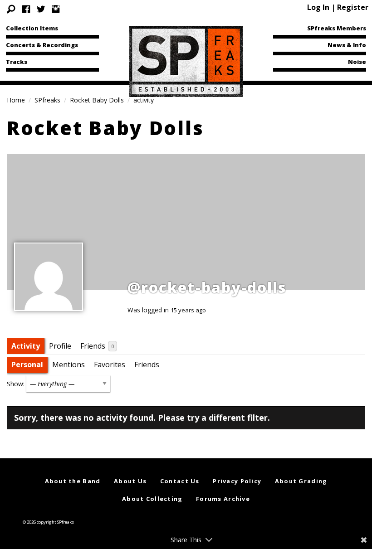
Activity (25, 346)
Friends (97, 346)
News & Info (347, 45)
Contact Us (180, 481)
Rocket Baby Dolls (97, 100)
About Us (130, 481)
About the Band (73, 481)
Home (16, 100)
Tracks (16, 62)
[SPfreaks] (186, 61)
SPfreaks (47, 100)
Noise (357, 62)
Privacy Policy (237, 481)
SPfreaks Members (336, 28)
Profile (60, 346)
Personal (27, 364)
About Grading (301, 481)
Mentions (68, 364)
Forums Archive (223, 499)
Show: (15, 383)
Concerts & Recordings (42, 45)
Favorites (109, 364)
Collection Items (32, 28)
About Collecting (152, 499)
